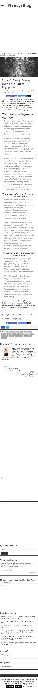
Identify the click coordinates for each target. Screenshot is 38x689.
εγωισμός (25, 333)
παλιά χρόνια (18, 336)
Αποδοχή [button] (10, 686)
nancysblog (28, 331)
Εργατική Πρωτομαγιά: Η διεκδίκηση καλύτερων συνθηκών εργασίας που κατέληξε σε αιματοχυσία (17, 631)
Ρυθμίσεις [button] (18, 686)
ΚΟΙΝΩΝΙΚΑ (11, 53)
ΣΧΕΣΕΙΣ (13, 92)
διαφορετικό (16, 333)
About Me (15, 677)
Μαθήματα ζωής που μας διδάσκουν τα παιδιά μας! (18, 643)
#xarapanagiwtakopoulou (14, 331)
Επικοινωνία (22, 677)
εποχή (32, 333)
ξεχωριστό (4, 336)
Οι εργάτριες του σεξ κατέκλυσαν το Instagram (16, 626)
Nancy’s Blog (16, 319)
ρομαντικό (28, 336)
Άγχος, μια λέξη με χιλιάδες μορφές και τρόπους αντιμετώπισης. (25, 374)
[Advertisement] (19, 28)
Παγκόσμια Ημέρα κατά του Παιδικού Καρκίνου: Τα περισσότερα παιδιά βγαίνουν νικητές (17, 637)
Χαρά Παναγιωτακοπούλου (11, 91)
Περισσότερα (27, 686)
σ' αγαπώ (4, 338)
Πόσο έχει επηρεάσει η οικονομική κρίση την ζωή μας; (13, 368)
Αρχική (3, 53)
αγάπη (3, 333)
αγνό (8, 333)
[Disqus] (19, 402)
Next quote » (32, 573)
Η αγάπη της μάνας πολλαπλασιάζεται (14, 621)
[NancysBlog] (19, 5)
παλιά (11, 336)
